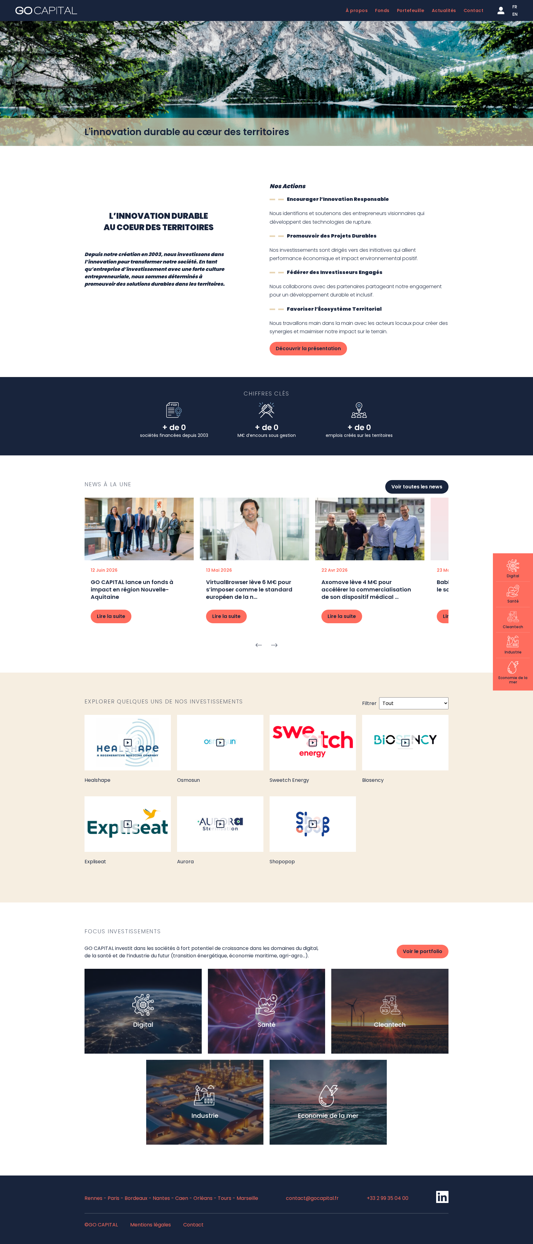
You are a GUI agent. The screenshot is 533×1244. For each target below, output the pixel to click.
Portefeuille (410, 10)
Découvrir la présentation (308, 348)
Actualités (444, 10)
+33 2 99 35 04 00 (387, 1198)
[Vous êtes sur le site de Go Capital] (46, 10)
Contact (474, 10)
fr (514, 7)
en (515, 14)
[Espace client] (501, 10)
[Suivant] (274, 645)
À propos (357, 10)
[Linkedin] (442, 1201)
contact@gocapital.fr (312, 1198)
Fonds (382, 10)
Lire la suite (111, 616)
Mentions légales (150, 1224)
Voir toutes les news (416, 486)
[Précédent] (259, 645)
